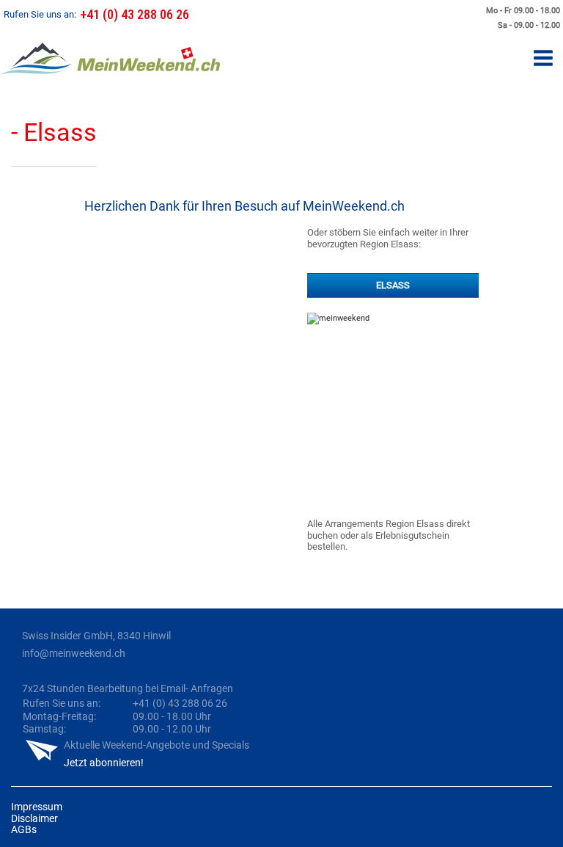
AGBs (24, 829)
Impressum (36, 807)
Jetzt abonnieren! (104, 762)
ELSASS (393, 285)
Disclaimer (34, 818)
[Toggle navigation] (543, 59)
